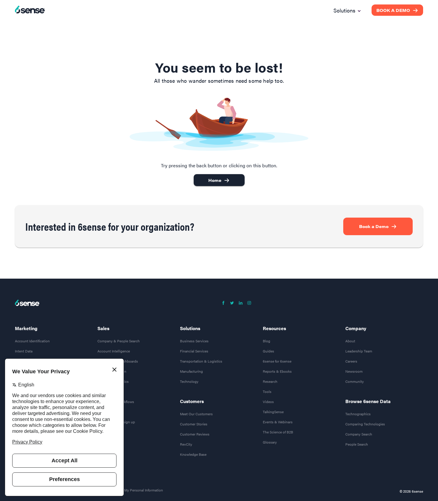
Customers (192, 401)
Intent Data (23, 351)
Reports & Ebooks (277, 371)
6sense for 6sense (277, 361)
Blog (266, 341)
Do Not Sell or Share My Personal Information (127, 490)
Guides (268, 351)
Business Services (194, 341)
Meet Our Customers (196, 413)
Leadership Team (358, 351)
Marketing (26, 328)
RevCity (186, 444)
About (350, 341)
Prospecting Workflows (115, 401)
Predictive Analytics (113, 381)
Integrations (107, 411)
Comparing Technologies (365, 424)
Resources (274, 328)
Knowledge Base (193, 454)
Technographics (358, 413)
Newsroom (354, 371)
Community (354, 381)
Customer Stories (193, 424)
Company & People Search (118, 341)
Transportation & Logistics (201, 361)
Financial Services (194, 351)
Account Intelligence (113, 351)
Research (270, 381)
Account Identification (32, 341)
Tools (267, 391)
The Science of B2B (278, 432)
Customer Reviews (194, 434)
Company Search (358, 434)
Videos (268, 401)
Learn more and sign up (116, 421)
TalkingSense (273, 411)
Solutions (190, 328)
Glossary (270, 442)
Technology (189, 381)
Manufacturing (191, 371)
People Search (356, 444)
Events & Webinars (278, 421)
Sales (103, 328)
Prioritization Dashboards (117, 361)
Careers (351, 361)
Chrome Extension (111, 371)
